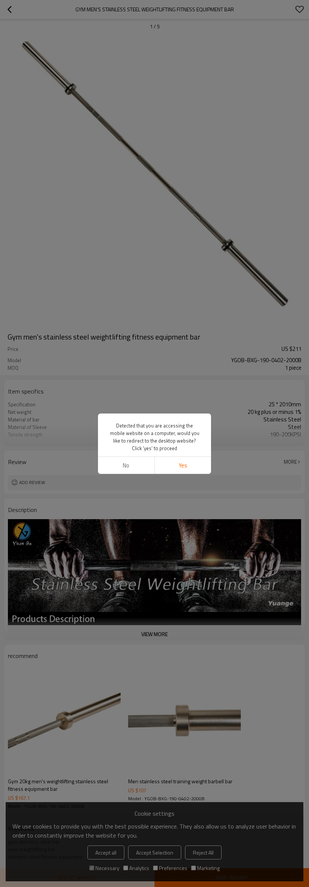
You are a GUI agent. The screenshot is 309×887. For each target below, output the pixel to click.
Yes (183, 465)
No (126, 465)
